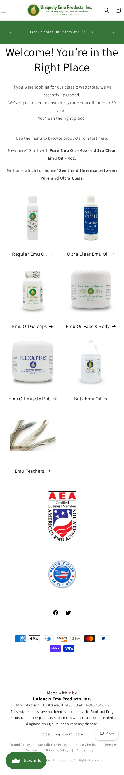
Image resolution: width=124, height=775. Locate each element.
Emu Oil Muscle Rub (29, 398)
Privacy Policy (85, 745)
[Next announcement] (113, 32)
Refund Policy (20, 745)
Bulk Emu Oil (88, 398)
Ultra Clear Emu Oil (87, 254)
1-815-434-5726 (97, 705)
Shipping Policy (57, 750)
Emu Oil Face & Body (88, 326)
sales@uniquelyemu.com (62, 734)
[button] (106, 10)
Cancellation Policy (52, 745)
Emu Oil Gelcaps (29, 326)
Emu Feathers (29, 471)
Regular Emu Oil (29, 254)
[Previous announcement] (10, 32)
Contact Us (85, 750)
